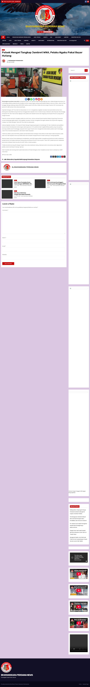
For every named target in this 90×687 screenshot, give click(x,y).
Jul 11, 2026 (16, 185)
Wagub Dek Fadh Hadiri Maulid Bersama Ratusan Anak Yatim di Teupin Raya (78, 532)
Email (4, 246)
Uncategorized (72, 40)
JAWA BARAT (58, 37)
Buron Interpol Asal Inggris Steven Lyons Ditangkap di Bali (56, 183)
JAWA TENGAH (37, 37)
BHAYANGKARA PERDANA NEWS (45, 26)
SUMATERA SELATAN (76, 37)
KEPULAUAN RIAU (6, 44)
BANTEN (4, 40)
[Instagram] (36, 99)
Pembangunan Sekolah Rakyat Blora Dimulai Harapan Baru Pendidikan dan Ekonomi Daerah (78, 518)
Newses (20, 684)
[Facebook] (26, 99)
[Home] (3, 37)
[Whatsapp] (31, 99)
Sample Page (85, 684)
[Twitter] (34, 99)
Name (4, 237)
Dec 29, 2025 (17, 196)
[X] (28, 99)
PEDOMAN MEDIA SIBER (48, 31)
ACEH (10, 40)
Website (4, 254)
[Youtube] (39, 99)
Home (8, 37)
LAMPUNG (66, 37)
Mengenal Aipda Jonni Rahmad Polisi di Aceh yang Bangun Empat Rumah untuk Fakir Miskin (78, 539)
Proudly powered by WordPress (8, 684)
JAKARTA (45, 37)
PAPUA (21, 44)
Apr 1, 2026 (49, 185)
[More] (41, 99)
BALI (51, 37)
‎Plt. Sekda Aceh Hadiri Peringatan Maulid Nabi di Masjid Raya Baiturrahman (78, 525)
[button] (84, 40)
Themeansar (26, 684)
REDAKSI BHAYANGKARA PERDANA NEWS (22, 37)
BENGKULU (15, 44)
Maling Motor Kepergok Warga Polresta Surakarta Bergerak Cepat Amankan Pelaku (78, 511)
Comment (5, 210)
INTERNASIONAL (50, 40)
